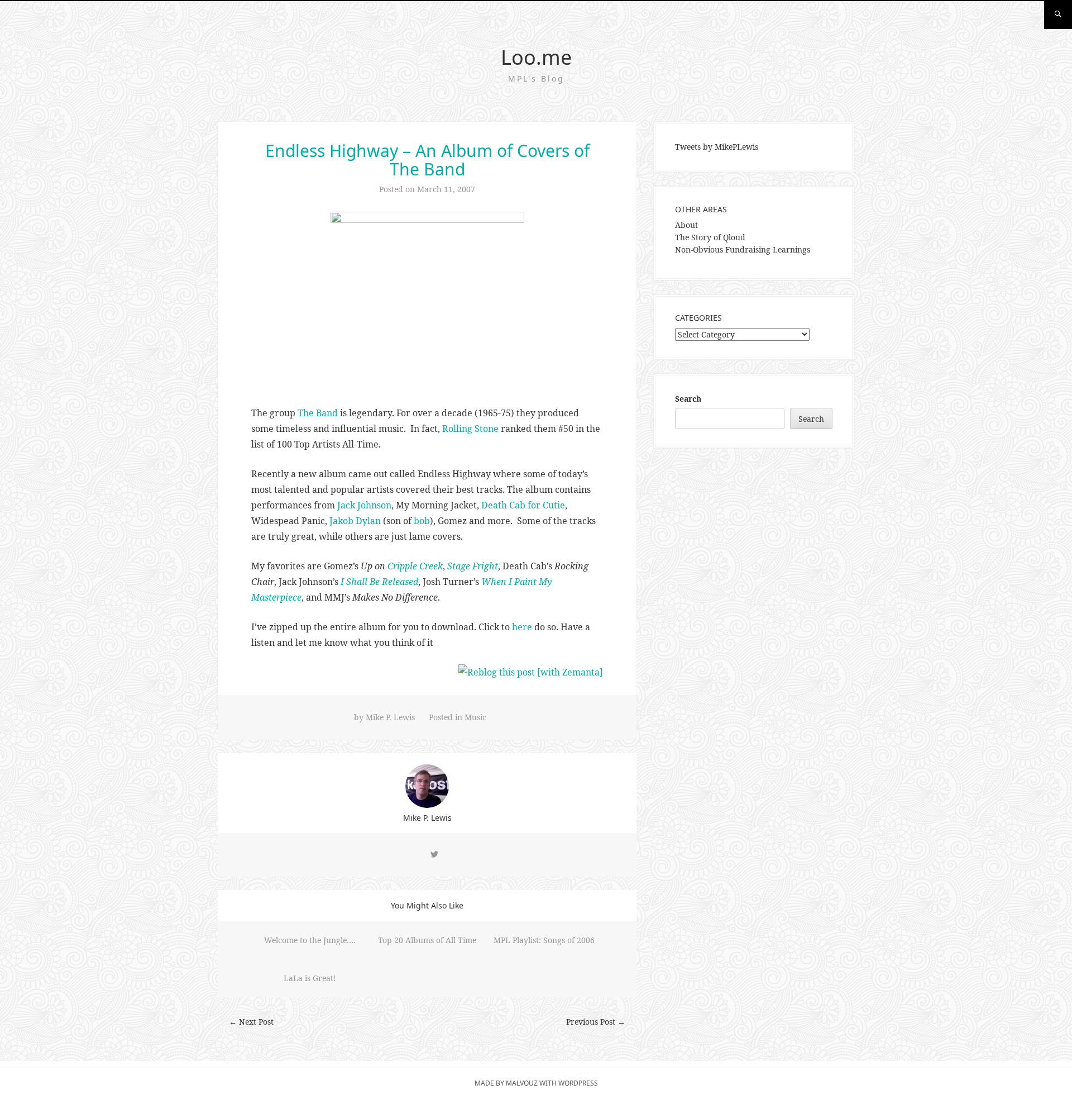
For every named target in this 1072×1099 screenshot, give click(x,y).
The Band (318, 413)
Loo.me (536, 57)
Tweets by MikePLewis (716, 146)
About (686, 225)
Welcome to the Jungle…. (310, 940)
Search (688, 398)
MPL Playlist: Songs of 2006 (544, 940)
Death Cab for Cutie (523, 505)
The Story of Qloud (710, 237)
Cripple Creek (415, 566)
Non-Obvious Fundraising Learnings (742, 249)
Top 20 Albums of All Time (427, 940)
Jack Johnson (364, 505)
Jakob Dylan (355, 521)
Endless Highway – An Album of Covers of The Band (427, 159)
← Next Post (251, 1021)
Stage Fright (472, 566)
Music (475, 717)
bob (422, 521)
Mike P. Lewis (390, 717)
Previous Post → (595, 1021)
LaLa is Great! (310, 978)
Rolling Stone (470, 428)
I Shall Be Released (379, 581)
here (522, 627)
